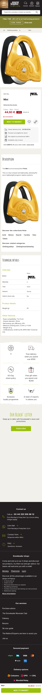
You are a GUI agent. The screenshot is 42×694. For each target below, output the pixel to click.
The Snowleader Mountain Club (14, 613)
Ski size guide (7, 628)
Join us (5, 638)
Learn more (30, 144)
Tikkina (4, 238)
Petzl (6, 94)
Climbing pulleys (12, 30)
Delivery (5, 618)
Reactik (18, 235)
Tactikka (27, 235)
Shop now (28, 22)
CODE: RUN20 (16, 23)
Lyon (24, 571)
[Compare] (35, 122)
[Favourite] (29, 122)
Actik (4, 235)
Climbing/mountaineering (25, 246)
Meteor (11, 235)
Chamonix (15, 571)
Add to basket (14, 122)
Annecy (5, 571)
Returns (5, 623)
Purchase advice (8, 608)
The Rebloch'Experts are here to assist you (19, 633)
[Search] (38, 10)
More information (9, 593)
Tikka (34, 235)
